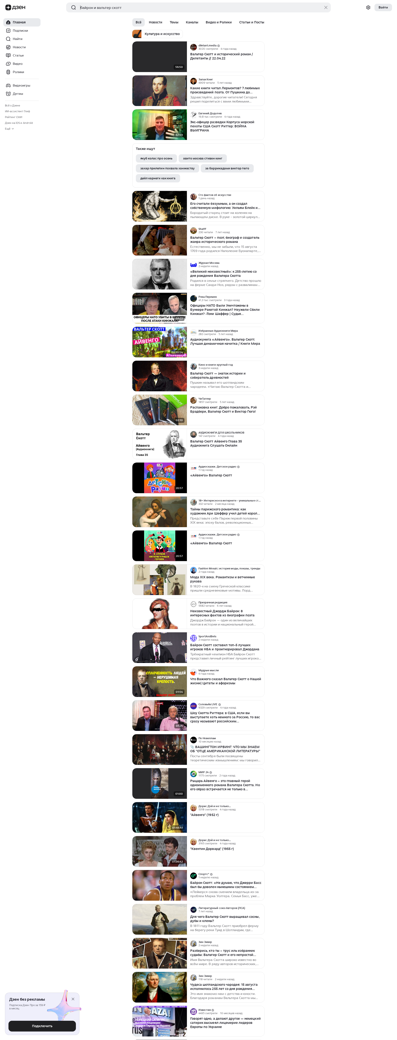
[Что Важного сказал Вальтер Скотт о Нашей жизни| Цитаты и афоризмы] (159, 681)
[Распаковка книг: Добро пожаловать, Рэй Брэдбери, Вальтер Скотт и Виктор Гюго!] (159, 410)
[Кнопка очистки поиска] (326, 7)
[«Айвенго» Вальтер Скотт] (159, 478)
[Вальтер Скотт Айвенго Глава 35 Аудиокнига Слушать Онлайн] (159, 444)
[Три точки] (261, 47)
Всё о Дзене (12, 105)
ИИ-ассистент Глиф (17, 111)
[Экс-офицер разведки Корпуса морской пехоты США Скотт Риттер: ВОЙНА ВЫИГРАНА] (159, 124)
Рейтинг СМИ (13, 117)
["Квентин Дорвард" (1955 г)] (159, 851)
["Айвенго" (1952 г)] (159, 817)
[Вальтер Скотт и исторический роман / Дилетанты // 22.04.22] (159, 56)
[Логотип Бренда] (8, 7)
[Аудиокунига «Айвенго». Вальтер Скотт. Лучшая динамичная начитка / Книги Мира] (159, 342)
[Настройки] (368, 7)
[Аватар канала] (193, 47)
